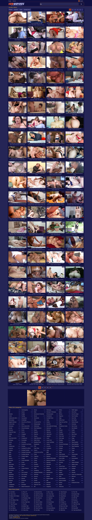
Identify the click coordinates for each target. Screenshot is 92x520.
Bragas (10, 472)
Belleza (59, 114)
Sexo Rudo (74, 420)
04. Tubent (11, 498)
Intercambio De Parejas (52, 426)
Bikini (10, 462)
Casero (75, 24)
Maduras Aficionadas (51, 458)
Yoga (81, 69)
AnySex (82, 42)
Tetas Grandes (34, 24)
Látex (48, 450)
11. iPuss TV (24, 491)
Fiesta (81, 24)
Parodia (61, 432)
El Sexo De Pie (37, 422)
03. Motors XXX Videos (14, 496)
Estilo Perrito (23, 219)
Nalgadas (49, 486)
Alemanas (11, 426)
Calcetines (11, 486)
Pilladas (61, 448)
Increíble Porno (50, 418)
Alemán (10, 428)
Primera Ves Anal (63, 468)
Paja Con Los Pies (63, 422)
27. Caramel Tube (38, 504)
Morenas (38, 39)
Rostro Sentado (62, 480)
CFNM (10, 482)
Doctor (35, 409)
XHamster (43, 12)
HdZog (44, 27)
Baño (10, 454)
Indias (48, 420)
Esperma (36, 434)
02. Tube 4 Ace (12, 493)
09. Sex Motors (12, 508)
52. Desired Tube (75, 493)
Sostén (73, 430)
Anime (10, 442)
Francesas (36, 466)
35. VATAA (49, 500)
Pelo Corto (61, 436)
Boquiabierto (12, 468)
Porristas (61, 462)
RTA (17, 516)
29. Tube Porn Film (38, 508)
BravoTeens (62, 27)
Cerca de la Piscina (26, 422)
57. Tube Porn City (76, 504)
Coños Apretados (25, 460)
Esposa (35, 436)
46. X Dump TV (62, 502)
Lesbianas (49, 448)
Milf (80, 39)
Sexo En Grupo (75, 414)
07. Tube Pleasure (13, 504)
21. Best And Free (38, 491)
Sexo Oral (74, 418)
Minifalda (49, 482)
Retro (60, 476)
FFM (55, 144)
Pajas (62, 69)
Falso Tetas (36, 448)
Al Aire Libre (62, 354)
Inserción (49, 424)
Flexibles (36, 464)
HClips (44, 42)
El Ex (35, 420)
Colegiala (23, 434)
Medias (48, 476)
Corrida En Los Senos (26, 444)
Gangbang (36, 470)
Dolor (35, 412)
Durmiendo (36, 418)
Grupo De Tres (37, 484)
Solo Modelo (74, 428)
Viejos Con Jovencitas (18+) (77, 474)
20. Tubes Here (24, 510)
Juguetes (49, 436)
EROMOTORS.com (16, 517)
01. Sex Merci (12, 491)
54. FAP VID (74, 498)
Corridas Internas (57, 204)
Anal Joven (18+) (12, 438)
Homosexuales (50, 414)
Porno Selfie (62, 458)
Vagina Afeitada (75, 462)
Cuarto (22, 462)
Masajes (19, 369)
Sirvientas (74, 424)
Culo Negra (24, 476)
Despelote (23, 480)
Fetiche (76, 234)
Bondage (11, 466)
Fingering (80, 339)
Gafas (35, 468)
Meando (48, 474)
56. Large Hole (75, 502)
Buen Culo (11, 478)
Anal (68, 99)
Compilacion (78, 159)
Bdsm (10, 456)
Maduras (18, 39)
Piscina (60, 450)
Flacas (35, 462)
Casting (23, 416)
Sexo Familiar (75, 416)
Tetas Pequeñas (75, 446)
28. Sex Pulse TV (38, 506)
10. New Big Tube (13, 510)
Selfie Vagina (75, 409)
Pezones (61, 442)
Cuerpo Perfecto (25, 468)
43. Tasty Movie (62, 496)
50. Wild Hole (62, 510)
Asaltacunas (39, 24)
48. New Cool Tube (63, 506)
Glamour (36, 476)
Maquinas (49, 468)
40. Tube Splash (50, 510)
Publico (60, 470)
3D (9, 409)
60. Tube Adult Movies (76, 510)
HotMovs (62, 42)
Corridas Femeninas (25, 452)
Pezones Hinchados (78, 219)
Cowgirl (73, 339)
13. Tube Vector (24, 496)
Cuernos (23, 464)
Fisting (35, 460)
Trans (73, 452)
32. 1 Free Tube (50, 493)
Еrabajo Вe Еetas (75, 482)
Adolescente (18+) (22, 189)
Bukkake (11, 480)
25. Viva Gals (37, 500)
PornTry (82, 12)
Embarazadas (37, 424)
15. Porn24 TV (24, 500)
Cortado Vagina (24, 456)
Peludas (61, 440)
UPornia (63, 12)
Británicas (11, 476)
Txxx (82, 27)
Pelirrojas (16, 189)
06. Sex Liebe (12, 502)
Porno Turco (61, 460)
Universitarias (75, 458)
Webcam (22, 249)
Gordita (35, 480)
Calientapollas (24, 409)
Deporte (23, 478)
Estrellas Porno (27, 9)
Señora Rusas (75, 422)
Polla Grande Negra (63, 456)
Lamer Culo (49, 440)
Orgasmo (61, 416)
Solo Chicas (74, 426)
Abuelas (42, 24)
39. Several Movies (51, 508)
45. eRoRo (61, 500)
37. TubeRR (49, 504)
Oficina (60, 414)
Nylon (60, 412)
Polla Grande (53, 24)
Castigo (23, 414)
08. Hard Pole (12, 506)
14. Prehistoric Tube (25, 498)
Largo (21, 9)
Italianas (48, 430)
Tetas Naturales (41, 129)
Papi (60, 428)
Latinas (75, 249)
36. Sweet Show (50, 502)
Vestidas (73, 468)
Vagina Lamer (75, 464)
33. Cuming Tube (50, 496)
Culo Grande (62, 54)
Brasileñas (11, 474)
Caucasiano (24, 418)
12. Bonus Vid (24, 493)
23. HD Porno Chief (38, 496)
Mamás (48, 466)
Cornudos (62, 204)
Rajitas (60, 472)
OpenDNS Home (33, 515)
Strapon (73, 432)
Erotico (22, 264)
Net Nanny (28, 515)
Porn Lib (25, 42)
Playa (56, 69)
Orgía (60, 418)
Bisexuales (75, 309)
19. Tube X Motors (25, 508)
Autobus (11, 450)
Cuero (22, 466)
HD (58, 189)
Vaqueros (74, 466)
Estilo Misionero (37, 438)
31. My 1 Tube (50, 491)
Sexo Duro (20, 54)
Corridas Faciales (25, 450)
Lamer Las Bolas (50, 442)
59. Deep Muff (75, 508)
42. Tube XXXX (62, 493)
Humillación (49, 416)
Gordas (17, 24)
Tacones (73, 436)
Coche (22, 430)
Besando (11, 460)
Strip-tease (74, 434)
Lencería (48, 446)
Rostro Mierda (62, 478)
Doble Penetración (57, 234)
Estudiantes (36, 444)
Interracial (78, 24)
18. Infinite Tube (24, 506)
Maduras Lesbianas (51, 460)
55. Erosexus (74, 500)
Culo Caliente (24, 472)
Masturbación (50, 472)
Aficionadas (69, 24)
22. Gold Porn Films (38, 493)
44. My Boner (62, 498)
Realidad (81, 54)
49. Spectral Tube (63, 508)
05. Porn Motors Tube (13, 500)
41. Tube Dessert (63, 491)
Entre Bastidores (37, 428)
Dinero (22, 482)
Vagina (78, 84)
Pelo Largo (61, 438)
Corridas (59, 69)
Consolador (24, 440)
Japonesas (22, 174)
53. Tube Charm (75, 496)
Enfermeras (36, 426)
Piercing (61, 446)
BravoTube (24, 12)
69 (9, 412)
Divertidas (23, 484)
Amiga (10, 434)
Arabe (73, 114)
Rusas (42, 84)
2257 (20, 515)
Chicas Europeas (25, 428)
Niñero (71, 129)
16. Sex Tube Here (25, 502)
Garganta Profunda (41, 249)
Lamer (48, 438)
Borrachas (11, 470)
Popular (9, 1)
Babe (11, 144)
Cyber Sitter (24, 515)
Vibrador (73, 472)
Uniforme (74, 456)
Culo (22, 470)
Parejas (42, 234)
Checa (22, 424)
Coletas (23, 436)
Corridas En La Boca (26, 448)
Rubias (62, 24)
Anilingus (11, 440)
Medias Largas (50, 478)
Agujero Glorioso (12, 422)
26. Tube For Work (38, 502)
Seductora (61, 486)
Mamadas (78, 54)
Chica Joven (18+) (25, 426)
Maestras (49, 462)
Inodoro (48, 422)
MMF (48, 452)
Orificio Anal (61, 420)
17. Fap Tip (23, 504)
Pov (40, 189)
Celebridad (23, 420)
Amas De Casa (12, 432)
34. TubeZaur (49, 498)
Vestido (73, 470)
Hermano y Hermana (51, 412)
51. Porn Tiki (74, 491)
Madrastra (49, 454)
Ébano (42, 204)
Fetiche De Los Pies (38, 452)
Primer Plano (62, 466)
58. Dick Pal (74, 506)
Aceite (10, 416)
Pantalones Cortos (63, 426)
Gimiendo (36, 474)
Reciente (14, 1)
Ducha (35, 416)
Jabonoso (49, 432)
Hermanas (49, 409)
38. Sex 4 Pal (49, 506)
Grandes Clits (37, 482)
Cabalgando (38, 354)
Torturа (73, 448)
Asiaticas (13, 69)
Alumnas (11, 430)
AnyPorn (24, 27)
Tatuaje (61, 294)
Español (36, 432)
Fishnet (35, 458)
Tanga (73, 438)
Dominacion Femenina (39, 414)
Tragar (73, 450)
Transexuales (22, 84)
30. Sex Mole (37, 510)
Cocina (23, 432)
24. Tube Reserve (38, 498)
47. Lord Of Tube (62, 504)
